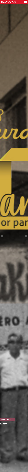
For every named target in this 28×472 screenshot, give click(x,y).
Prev (2, 236)
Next (26, 236)
